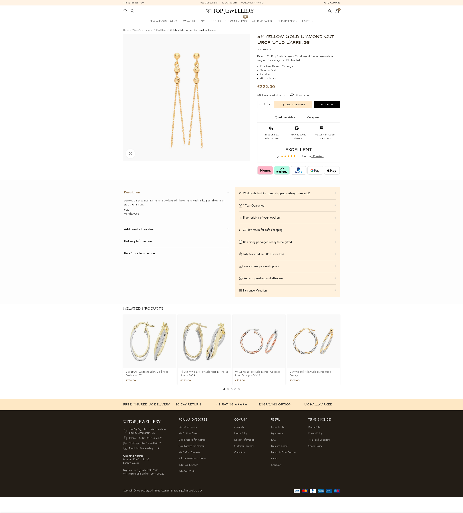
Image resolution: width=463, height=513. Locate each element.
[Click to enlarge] (130, 153)
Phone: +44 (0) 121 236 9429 (145, 438)
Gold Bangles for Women (191, 446)
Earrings (148, 30)
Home (125, 30)
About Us (239, 427)
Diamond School (279, 446)
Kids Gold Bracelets (188, 465)
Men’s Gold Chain (188, 427)
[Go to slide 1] (224, 389)
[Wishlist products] (125, 11)
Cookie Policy (315, 446)
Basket (274, 458)
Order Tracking (278, 427)
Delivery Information (244, 440)
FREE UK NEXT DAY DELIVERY (272, 136)
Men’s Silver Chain (188, 433)
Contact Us (239, 452)
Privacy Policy (315, 433)
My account (277, 433)
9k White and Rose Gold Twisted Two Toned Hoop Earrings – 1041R (257, 373)
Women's (136, 30)
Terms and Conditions (319, 440)
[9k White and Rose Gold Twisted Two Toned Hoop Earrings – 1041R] (259, 341)
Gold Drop (161, 30)
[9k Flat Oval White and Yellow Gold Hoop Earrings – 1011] (149, 341)
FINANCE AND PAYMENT (298, 136)
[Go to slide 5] (239, 389)
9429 (141, 2)
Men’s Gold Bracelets (189, 452)
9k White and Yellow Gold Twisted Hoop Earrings (310, 373)
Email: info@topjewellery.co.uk (144, 448)
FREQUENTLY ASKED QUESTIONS (325, 136)
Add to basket (295, 104)
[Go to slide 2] (228, 389)
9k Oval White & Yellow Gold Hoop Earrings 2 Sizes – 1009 (204, 373)
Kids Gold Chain (187, 471)
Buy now (327, 104)
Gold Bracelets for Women (192, 440)
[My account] (132, 11)
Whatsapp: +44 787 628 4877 (144, 443)
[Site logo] (231, 10)
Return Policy (240, 433)
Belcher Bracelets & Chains (192, 458)
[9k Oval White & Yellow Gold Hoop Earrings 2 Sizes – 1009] (204, 341)
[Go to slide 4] (235, 389)
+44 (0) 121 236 (130, 2)
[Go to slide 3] (232, 389)
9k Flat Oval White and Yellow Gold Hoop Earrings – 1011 (147, 373)
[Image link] (143, 421)
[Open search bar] (330, 10)
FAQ (273, 440)
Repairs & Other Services (283, 452)
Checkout (276, 465)
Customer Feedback (244, 446)
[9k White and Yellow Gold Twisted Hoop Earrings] (313, 341)
